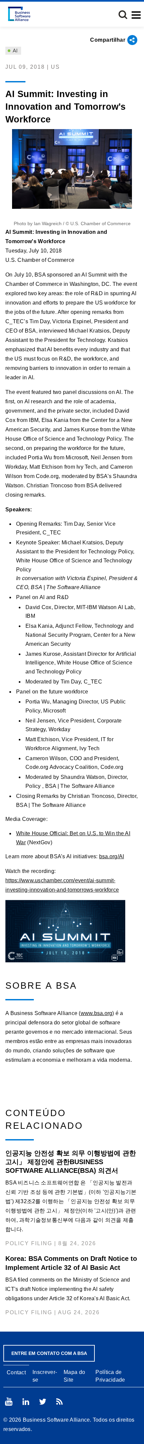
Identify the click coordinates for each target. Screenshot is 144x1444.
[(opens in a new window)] (72, 931)
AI (14, 51)
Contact (16, 1372)
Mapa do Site (74, 1376)
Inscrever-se (44, 1376)
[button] (123, 14)
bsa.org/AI (111, 856)
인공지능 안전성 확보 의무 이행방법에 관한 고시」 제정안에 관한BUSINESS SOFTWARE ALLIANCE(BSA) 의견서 (70, 1161)
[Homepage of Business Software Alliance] (19, 13)
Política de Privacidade (110, 1376)
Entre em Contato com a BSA (49, 1353)
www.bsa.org (97, 1013)
